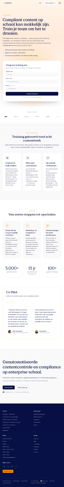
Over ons (36, 438)
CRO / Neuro (6, 452)
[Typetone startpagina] (7, 3)
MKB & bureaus (38, 417)
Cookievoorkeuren (7, 483)
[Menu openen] (59, 3)
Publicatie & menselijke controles (11, 422)
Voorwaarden (24, 481)
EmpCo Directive (7, 438)
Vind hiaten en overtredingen (10, 417)
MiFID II (4, 441)
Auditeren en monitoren (9, 425)
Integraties (5, 430)
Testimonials (37, 422)
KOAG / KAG (6, 446)
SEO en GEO (6, 455)
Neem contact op (22, 387)
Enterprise (36, 419)
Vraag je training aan (32, 93)
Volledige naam (9, 71)
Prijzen (35, 425)
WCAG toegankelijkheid (9, 457)
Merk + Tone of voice (8, 449)
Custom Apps (6, 427)
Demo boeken (49, 3)
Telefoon (10, 85)
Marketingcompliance (39, 414)
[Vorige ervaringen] (8, 302)
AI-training (36, 444)
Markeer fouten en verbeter (10, 419)
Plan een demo (37, 97)
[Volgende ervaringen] (13, 302)
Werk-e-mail (9, 78)
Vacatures (36, 446)
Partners (36, 449)
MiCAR (4, 444)
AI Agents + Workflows (9, 414)
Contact (36, 452)
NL (40, 3)
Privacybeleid (16, 481)
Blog (35, 441)
